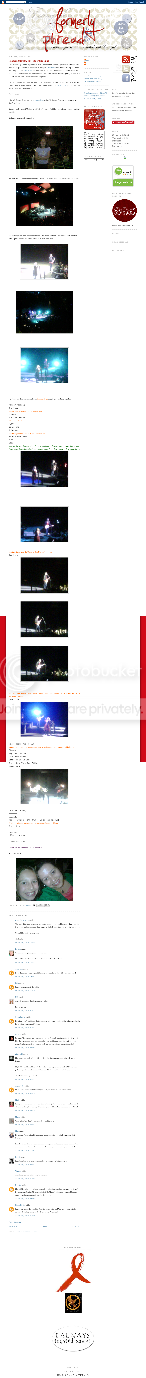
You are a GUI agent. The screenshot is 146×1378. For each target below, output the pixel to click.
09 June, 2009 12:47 (25, 1079)
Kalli (17, 997)
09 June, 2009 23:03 (25, 1110)
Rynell (18, 1157)
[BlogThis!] (40, 905)
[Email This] (37, 905)
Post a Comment (15, 1222)
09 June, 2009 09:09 (25, 990)
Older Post (76, 1226)
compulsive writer (22, 920)
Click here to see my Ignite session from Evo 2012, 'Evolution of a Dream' (94, 78)
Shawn (17, 1117)
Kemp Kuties (20, 1205)
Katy (17, 983)
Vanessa (18, 1171)
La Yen (18, 949)
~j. (85, 63)
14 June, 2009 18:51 (25, 1198)
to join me (62, 85)
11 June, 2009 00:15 (25, 1150)
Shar (17, 1131)
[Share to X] (43, 905)
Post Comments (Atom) (28, 1231)
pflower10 (19, 1054)
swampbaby (19, 1086)
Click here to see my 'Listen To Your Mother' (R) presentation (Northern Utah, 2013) (95, 96)
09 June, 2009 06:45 (25, 942)
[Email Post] (34, 905)
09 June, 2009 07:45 (25, 962)
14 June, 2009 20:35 (25, 1215)
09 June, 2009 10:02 (25, 1010)
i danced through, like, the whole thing (29, 60)
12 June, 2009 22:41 (25, 1178)
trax (20, 178)
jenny (86, 60)
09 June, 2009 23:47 (25, 1124)
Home (44, 1226)
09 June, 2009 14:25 (25, 1093)
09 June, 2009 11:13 (25, 1047)
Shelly (17, 1100)
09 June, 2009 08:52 (25, 976)
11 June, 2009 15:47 (25, 1164)
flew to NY (52, 67)
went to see (28, 70)
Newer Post (13, 1226)
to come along (38, 100)
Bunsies (18, 1185)
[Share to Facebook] (45, 905)
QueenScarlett (20, 1017)
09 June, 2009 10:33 (25, 1027)
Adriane (18, 1034)
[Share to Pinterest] (48, 905)
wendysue (19, 969)
